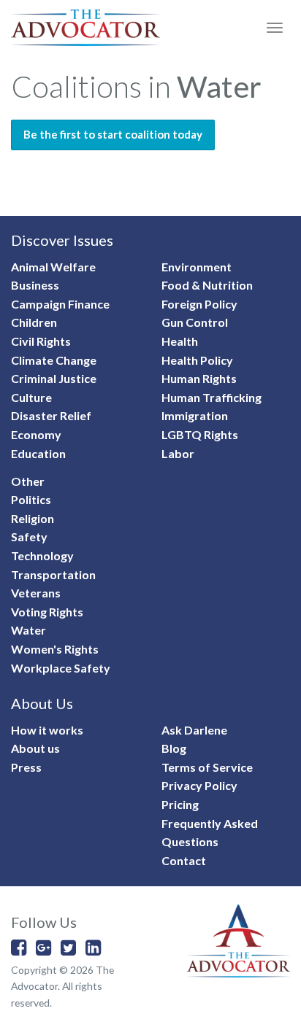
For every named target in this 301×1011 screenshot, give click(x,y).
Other (28, 481)
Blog (173, 748)
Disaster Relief (51, 415)
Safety (29, 536)
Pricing (180, 804)
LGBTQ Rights (199, 434)
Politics (31, 499)
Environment (196, 267)
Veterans (36, 593)
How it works (47, 730)
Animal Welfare (53, 267)
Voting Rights (47, 612)
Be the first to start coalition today (112, 134)
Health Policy (197, 360)
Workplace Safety (60, 668)
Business (35, 285)
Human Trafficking (211, 397)
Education (38, 453)
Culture (31, 397)
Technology (42, 555)
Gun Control (194, 322)
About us (35, 748)
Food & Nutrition (207, 285)
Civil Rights (41, 341)
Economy (36, 434)
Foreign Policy (199, 304)
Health (179, 341)
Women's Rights (55, 649)
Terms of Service (207, 767)
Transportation (53, 574)
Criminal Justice (53, 378)
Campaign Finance (60, 304)
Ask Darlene (194, 730)
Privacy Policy (199, 785)
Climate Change (53, 360)
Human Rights (199, 378)
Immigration (194, 415)
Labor (177, 453)
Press (26, 767)
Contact (183, 860)
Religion (32, 518)
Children (34, 322)
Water (28, 630)
